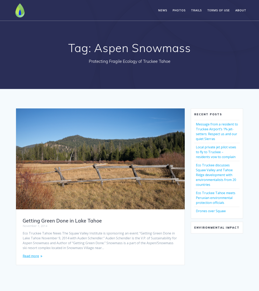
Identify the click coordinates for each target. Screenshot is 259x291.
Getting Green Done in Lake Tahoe (62, 221)
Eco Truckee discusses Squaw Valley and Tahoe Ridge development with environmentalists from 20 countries (216, 175)
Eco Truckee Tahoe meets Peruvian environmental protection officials (215, 198)
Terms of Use (218, 10)
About (240, 10)
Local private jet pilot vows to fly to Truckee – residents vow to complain (216, 152)
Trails (196, 10)
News (162, 10)
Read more (31, 256)
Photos (179, 10)
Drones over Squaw (211, 211)
